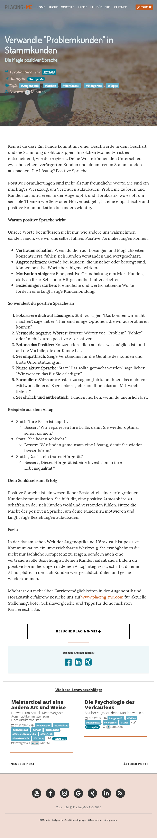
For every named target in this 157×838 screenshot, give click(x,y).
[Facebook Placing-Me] (50, 793)
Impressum (112, 819)
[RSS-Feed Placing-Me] (120, 793)
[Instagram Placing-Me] (64, 793)
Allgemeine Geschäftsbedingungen (69, 819)
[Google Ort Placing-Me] (78, 793)
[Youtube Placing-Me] (36, 793)
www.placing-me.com (102, 597)
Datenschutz (96, 819)
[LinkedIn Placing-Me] (106, 793)
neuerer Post (22, 764)
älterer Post (135, 764)
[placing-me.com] (18, 7)
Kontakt (46, 819)
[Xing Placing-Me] (92, 793)
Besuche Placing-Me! (77, 631)
